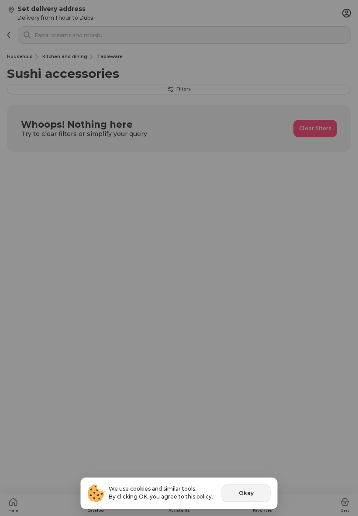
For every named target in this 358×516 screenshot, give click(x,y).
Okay (246, 493)
